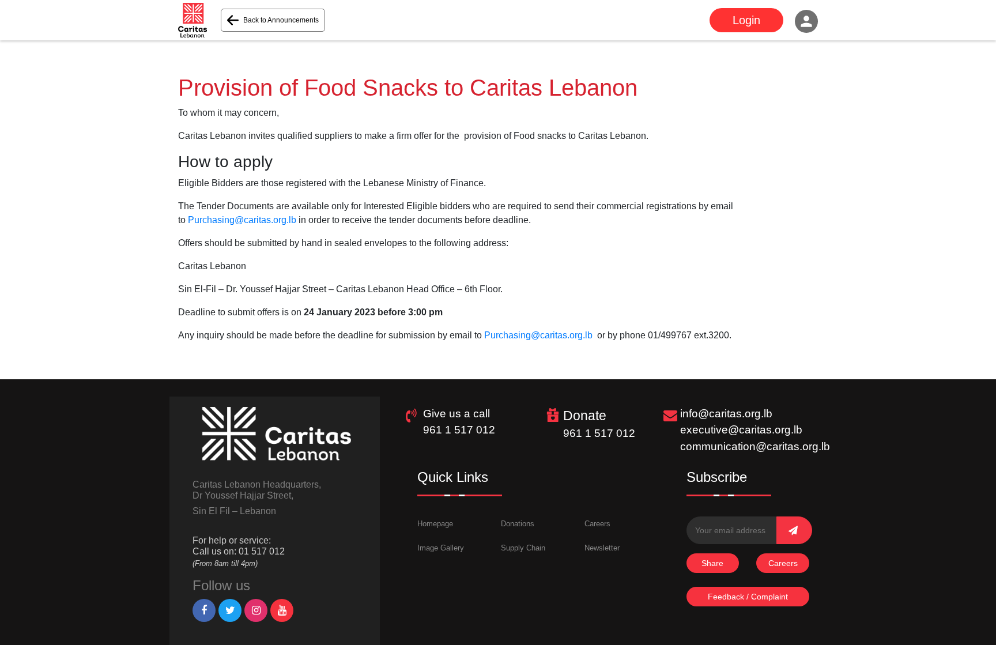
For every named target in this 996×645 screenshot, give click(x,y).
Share (712, 563)
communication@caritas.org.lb (755, 446)
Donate (584, 415)
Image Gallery (440, 548)
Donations (517, 523)
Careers (597, 523)
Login (746, 20)
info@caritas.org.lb (726, 414)
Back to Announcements (281, 20)
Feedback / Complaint (748, 596)
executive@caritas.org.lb (741, 430)
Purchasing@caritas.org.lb (242, 220)
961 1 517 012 (459, 430)
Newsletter (602, 548)
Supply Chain (523, 548)
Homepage (435, 523)
